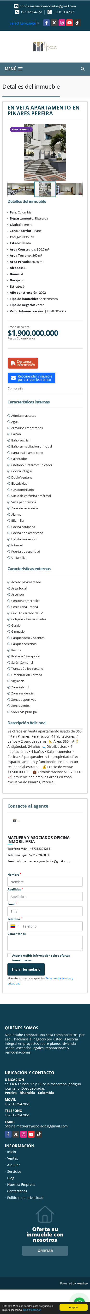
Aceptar (73, 1307)
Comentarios (16, 934)
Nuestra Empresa (21, 1184)
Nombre (14, 875)
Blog (10, 1178)
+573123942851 (31, 12)
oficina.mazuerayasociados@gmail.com (43, 861)
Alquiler (13, 1165)
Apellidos (15, 889)
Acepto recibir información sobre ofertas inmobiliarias (41, 957)
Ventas (12, 1158)
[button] (78, 128)
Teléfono (14, 919)
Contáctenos (17, 1191)
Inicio (11, 1151)
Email (12, 904)
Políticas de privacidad (25, 1197)
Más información (32, 1310)
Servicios (14, 1171)
